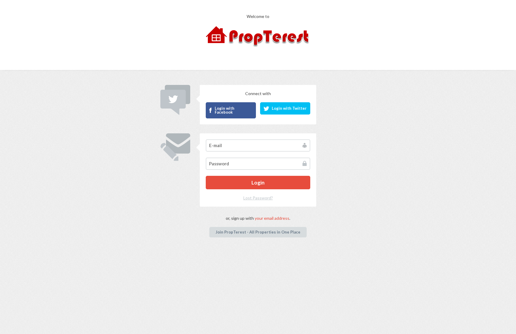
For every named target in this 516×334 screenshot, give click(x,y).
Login (258, 182)
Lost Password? (258, 197)
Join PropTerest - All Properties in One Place (258, 232)
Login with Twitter (289, 108)
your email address (272, 218)
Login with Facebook (224, 110)
